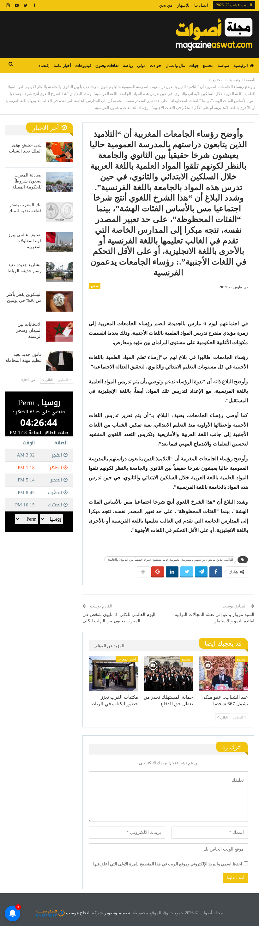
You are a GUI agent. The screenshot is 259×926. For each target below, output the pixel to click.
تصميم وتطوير (117, 913)
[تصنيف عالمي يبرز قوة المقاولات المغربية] (59, 242)
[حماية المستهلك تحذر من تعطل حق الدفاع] (168, 673)
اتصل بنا (201, 5)
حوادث (155, 65)
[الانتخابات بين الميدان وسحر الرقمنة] (59, 331)
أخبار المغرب (127, 659)
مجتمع (208, 65)
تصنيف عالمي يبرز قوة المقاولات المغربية (25, 240)
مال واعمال (175, 65)
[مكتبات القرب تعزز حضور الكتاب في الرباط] (113, 673)
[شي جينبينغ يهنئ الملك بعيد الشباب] (59, 152)
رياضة (128, 65)
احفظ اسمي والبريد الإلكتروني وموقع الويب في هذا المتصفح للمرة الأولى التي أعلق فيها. (167, 864)
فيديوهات (83, 65)
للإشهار (183, 5)
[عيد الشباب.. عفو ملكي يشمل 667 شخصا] (223, 673)
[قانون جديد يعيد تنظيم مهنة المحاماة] (59, 361)
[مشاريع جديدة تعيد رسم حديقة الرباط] (59, 272)
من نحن (165, 5)
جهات (194, 65)
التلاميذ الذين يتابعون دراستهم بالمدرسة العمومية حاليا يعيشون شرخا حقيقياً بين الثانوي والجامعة (170, 559)
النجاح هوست (78, 913)
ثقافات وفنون (106, 65)
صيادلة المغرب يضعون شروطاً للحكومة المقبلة (27, 181)
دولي (141, 65)
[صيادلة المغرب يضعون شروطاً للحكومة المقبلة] (59, 182)
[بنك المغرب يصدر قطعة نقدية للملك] (59, 212)
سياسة (223, 65)
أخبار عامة (62, 65)
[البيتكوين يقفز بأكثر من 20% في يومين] (59, 301)
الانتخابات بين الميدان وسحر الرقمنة (29, 330)
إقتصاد (44, 65)
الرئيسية (240, 65)
